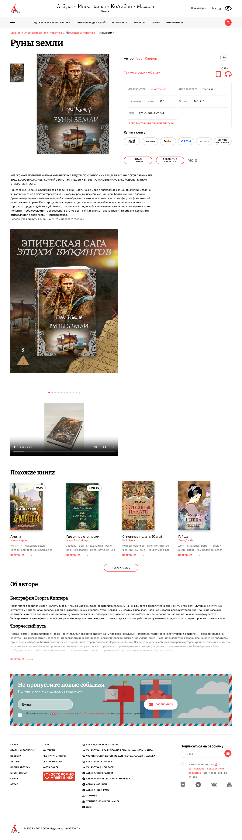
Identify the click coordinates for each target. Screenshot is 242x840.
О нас (46, 744)
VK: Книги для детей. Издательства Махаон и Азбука (120, 756)
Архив (14, 784)
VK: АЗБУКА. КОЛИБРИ (99, 761)
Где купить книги (54, 756)
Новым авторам (20, 767)
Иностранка (91, 6)
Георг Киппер (146, 58)
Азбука (65, 6)
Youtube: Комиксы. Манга (102, 801)
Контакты (49, 750)
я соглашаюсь (65, 713)
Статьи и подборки (22, 750)
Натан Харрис (19, 540)
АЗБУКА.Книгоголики (99, 773)
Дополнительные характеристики (151, 123)
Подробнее (17, 555)
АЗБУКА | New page (97, 790)
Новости (15, 756)
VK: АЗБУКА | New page (100, 767)
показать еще (121, 568)
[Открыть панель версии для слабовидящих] (228, 8)
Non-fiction (119, 22)
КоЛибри (121, 6)
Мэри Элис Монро (77, 540)
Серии (156, 23)
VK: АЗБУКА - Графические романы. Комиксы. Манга (119, 750)
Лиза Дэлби (185, 540)
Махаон (145, 6)
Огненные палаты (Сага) (142, 536)
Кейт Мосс (129, 540)
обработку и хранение (92, 713)
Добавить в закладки (170, 160)
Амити (15, 536)
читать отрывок (138, 160)
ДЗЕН (89, 807)
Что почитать (175, 23)
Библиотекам (19, 773)
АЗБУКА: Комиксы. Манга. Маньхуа (108, 778)
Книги (105, 11)
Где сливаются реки (82, 536)
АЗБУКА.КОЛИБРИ (96, 784)
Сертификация (52, 761)
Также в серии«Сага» (142, 72)
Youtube (91, 795)
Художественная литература (51, 22)
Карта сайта (50, 767)
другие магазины (222, 141)
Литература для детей (91, 22)
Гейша (183, 536)
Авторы (15, 761)
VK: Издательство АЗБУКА (102, 744)
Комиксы (139, 22)
